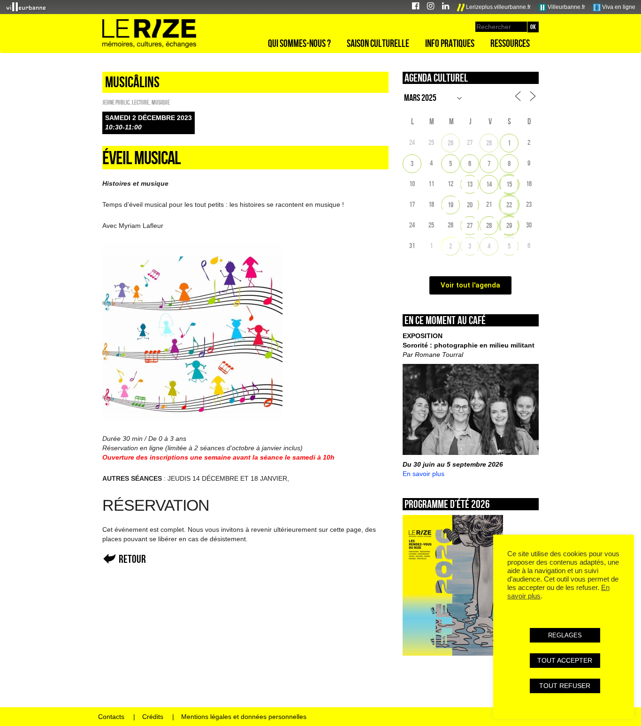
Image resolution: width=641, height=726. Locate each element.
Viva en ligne (618, 7)
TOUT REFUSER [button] (564, 685)
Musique (161, 102)
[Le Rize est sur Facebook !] (415, 7)
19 (450, 205)
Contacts (111, 716)
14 (489, 184)
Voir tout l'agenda (470, 285)
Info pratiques (449, 43)
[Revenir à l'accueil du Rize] (149, 33)
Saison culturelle (378, 43)
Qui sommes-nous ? (299, 43)
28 (489, 143)
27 (470, 225)
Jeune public (116, 102)
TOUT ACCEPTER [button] (564, 660)
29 (509, 225)
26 (450, 143)
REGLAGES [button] (565, 635)
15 (509, 184)
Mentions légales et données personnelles (243, 716)
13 (470, 184)
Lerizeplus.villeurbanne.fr (498, 7)
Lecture (140, 102)
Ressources (510, 43)
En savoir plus (423, 473)
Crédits (152, 716)
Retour (132, 558)
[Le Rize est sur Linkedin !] (445, 7)
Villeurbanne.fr (565, 7)
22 (509, 205)
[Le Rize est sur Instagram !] (430, 7)
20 (470, 205)
